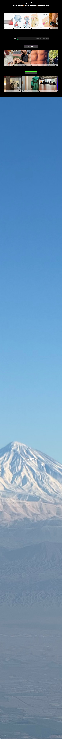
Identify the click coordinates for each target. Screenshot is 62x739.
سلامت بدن (42, 5)
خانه (47, 5)
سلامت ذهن (34, 5)
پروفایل (20, 5)
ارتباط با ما (26, 5)
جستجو (15, 5)
